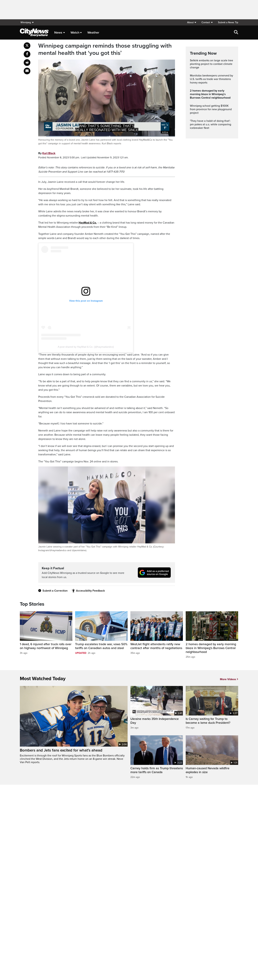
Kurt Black (48, 153)
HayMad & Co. (88, 222)
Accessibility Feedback (90, 590)
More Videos (228, 679)
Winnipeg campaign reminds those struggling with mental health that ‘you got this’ (105, 49)
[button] (191, 22)
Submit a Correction (55, 590)
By (46, 153)
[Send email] (27, 71)
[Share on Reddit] (27, 62)
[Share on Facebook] (27, 54)
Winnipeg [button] (26, 22)
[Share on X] (27, 45)
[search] (236, 32)
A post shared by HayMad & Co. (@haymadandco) (86, 346)
